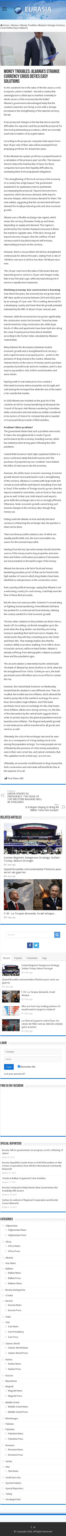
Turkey (8, 1494)
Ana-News (10, 1263)
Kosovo (9, 1375)
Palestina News (15, 1433)
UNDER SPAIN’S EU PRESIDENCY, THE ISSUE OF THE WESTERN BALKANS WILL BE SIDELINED (24, 796)
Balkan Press (14, 1278)
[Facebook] (30, 945)
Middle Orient (12, 1402)
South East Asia (13, 1477)
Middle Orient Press (18, 1412)
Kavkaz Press (14, 1369)
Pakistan (9, 1424)
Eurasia (9, 1300)
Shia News (13, 1471)
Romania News (15, 1449)
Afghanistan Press (17, 1235)
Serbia (8, 1461)
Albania (14, 25)
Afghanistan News (17, 1230)
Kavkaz (8, 1359)
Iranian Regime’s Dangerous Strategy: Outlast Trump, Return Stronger (32, 859)
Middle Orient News (18, 1406)
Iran (7, 1322)
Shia (7, 1466)
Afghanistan (11, 1225)
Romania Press (15, 1455)
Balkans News (15, 1283)
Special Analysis (13, 1483)
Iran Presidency (16, 1331)
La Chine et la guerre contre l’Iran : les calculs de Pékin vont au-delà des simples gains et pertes (42, 1023)
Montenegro (11, 1418)
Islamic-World (12, 1343)
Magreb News (15, 1390)
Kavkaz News (14, 1363)
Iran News (13, 1326)
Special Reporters (14, 1488)
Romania (9, 1445)
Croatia (9, 1295)
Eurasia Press (14, 1310)
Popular (18, 958)
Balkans (9, 1268)
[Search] (57, 935)
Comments (32, 958)
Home (5, 25)
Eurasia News (14, 1305)
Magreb (9, 1386)
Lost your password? (14, 1073)
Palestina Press (15, 1439)
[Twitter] (36, 945)
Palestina (9, 1429)
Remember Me (27, 1066)
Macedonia (11, 1381)
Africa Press (14, 1251)
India (8, 1316)
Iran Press (13, 1337)
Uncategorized (12, 1499)
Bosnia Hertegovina (15, 1290)
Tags (44, 958)
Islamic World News (18, 1347)
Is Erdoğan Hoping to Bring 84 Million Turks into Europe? (42, 807)
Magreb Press (15, 1396)
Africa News (14, 1246)
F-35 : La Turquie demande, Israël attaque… (30, 913)
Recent (6, 958)
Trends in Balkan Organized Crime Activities (24, 1178)
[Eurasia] (33, 9)
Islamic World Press (18, 1353)
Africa (8, 1241)
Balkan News (14, 1273)
